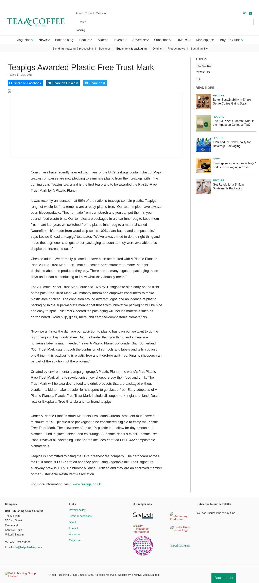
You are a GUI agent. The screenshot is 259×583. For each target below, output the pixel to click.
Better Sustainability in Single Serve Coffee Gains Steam (232, 101)
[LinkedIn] (244, 13)
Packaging (204, 65)
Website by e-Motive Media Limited (138, 574)
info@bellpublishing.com (27, 547)
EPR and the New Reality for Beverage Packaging (232, 144)
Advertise (74, 534)
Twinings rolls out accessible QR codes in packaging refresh (234, 165)
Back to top (223, 578)
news (216, 159)
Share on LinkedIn (65, 83)
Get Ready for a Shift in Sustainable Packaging (228, 186)
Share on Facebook (27, 83)
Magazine (74, 540)
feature (218, 95)
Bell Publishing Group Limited (68, 574)
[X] (250, 13)
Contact (89, 13)
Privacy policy (77, 509)
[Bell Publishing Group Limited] (24, 575)
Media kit (101, 13)
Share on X (97, 83)
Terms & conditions (80, 516)
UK (198, 79)
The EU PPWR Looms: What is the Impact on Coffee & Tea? (233, 122)
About (79, 13)
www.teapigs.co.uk (87, 484)
